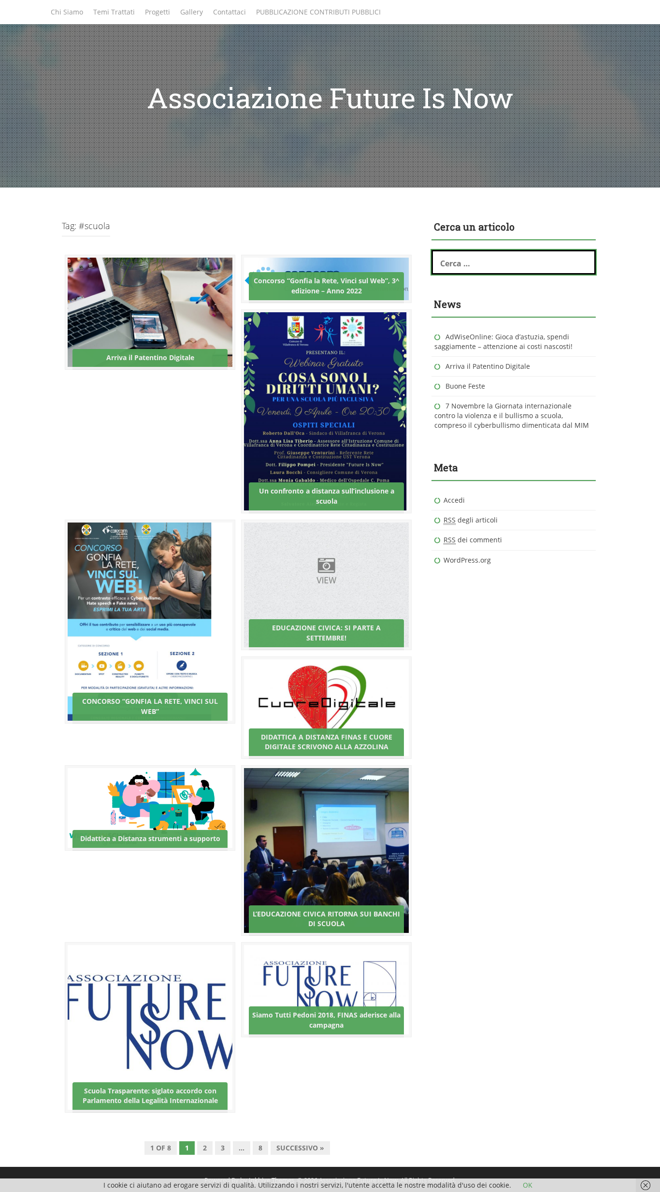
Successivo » (300, 1147)
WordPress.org (467, 560)
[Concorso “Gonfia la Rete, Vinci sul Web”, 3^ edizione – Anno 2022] (326, 277)
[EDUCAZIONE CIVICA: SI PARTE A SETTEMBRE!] (326, 583)
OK (527, 1185)
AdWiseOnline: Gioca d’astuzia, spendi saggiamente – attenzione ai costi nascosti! (503, 341)
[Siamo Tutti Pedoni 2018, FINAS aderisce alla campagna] (326, 988)
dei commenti (473, 539)
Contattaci (229, 11)
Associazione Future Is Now (330, 97)
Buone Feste (465, 386)
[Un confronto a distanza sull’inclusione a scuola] (323, 410)
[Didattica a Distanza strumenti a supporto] (150, 807)
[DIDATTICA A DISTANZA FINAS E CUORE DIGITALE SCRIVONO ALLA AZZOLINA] (326, 707)
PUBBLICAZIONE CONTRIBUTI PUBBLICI (318, 11)
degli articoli (471, 519)
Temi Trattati (114, 11)
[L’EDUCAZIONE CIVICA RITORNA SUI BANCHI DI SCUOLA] (326, 850)
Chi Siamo (67, 11)
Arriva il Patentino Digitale (487, 366)
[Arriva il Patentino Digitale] (150, 311)
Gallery (191, 11)
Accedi (454, 500)
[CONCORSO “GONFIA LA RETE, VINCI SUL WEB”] (138, 620)
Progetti (157, 11)
